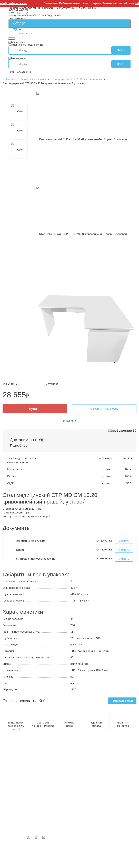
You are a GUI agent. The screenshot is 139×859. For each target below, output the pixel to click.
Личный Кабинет (18, 823)
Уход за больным (18, 799)
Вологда (13, 857)
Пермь (26, 849)
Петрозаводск (17, 852)
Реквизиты (15, 773)
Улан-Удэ (88, 857)
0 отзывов (51, 384)
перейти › (52, 762)
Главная (11, 79)
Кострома (87, 849)
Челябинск (38, 854)
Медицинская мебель (63, 79)
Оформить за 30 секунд (104, 408)
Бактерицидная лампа (21, 796)
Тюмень (109, 854)
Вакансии (14, 783)
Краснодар (90, 852)
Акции (12, 812)
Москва (41, 857)
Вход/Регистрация (19, 71)
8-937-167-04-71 (18, 13)
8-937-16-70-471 (18, 752)
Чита (118, 854)
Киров (121, 847)
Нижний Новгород (105, 849)
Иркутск (78, 852)
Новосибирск (106, 852)
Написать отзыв (122, 700)
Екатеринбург (71, 849)
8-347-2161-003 (18, 10)
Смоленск (33, 852)
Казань (65, 854)
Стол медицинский (91, 79)
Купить (35, 409)
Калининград (28, 857)
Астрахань (55, 849)
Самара (98, 854)
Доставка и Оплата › (20, 759)
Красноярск (78, 854)
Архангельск (96, 847)
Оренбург (53, 857)
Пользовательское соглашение (27, 778)
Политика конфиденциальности (28, 775)
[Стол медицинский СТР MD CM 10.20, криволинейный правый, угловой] (82, 139)
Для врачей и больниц (33, 79)
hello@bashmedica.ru (21, 15)
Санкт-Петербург (71, 857)
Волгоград (53, 854)
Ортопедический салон (22, 801)
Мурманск (14, 849)
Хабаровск (47, 852)
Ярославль (102, 857)
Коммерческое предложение (25, 44)
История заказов (18, 825)
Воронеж (110, 847)
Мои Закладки (17, 828)
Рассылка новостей (20, 830)
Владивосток (63, 852)
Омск (89, 854)
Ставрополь (23, 854)
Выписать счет (17, 18)
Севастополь (39, 849)
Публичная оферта (20, 780)
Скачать (124, 540)
